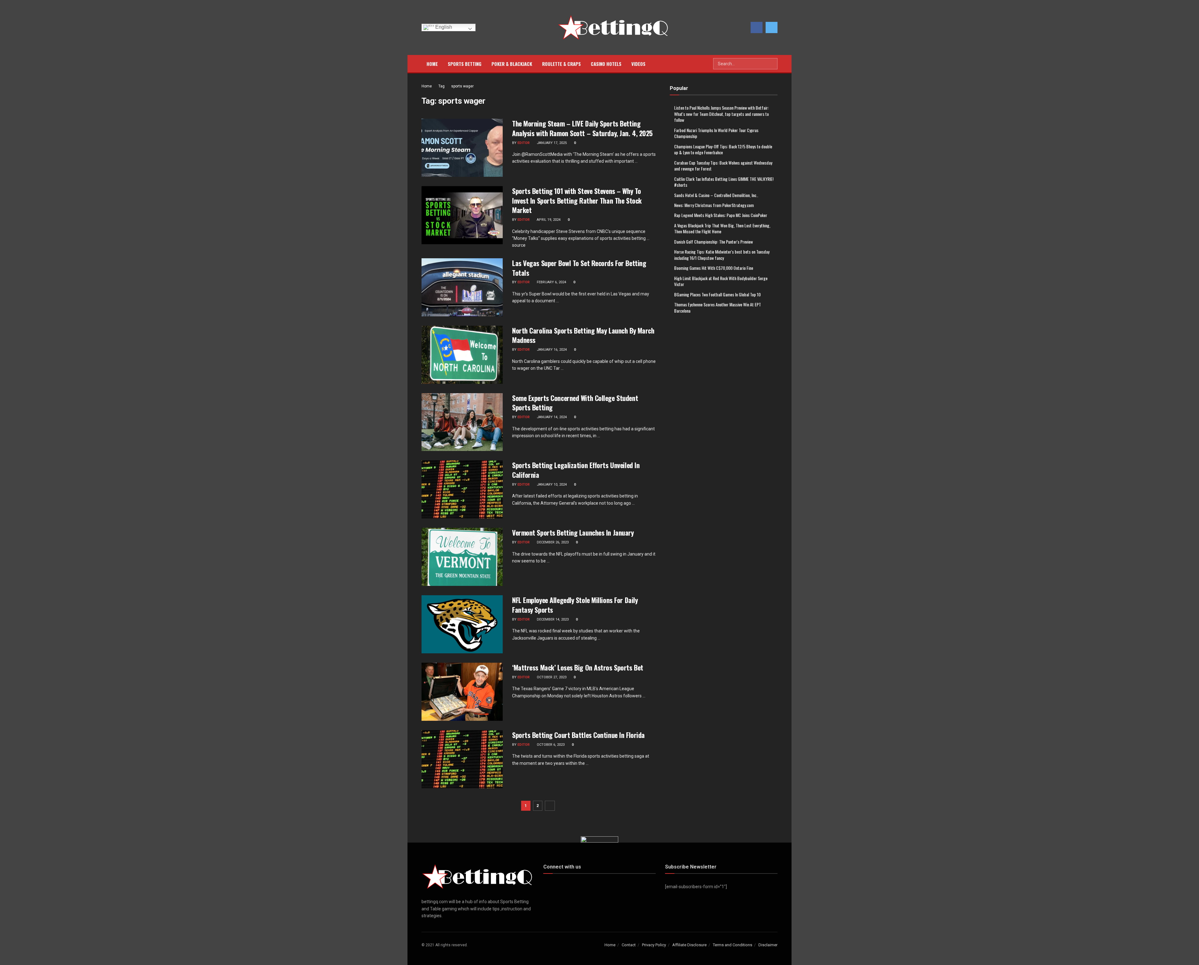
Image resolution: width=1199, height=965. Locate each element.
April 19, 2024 (548, 220)
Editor (523, 143)
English (443, 27)
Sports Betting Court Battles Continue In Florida (578, 735)
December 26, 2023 (552, 542)
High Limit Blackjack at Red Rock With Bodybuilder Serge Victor (720, 281)
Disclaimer (767, 945)
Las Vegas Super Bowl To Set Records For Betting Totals (579, 268)
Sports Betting (464, 63)
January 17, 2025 (551, 143)
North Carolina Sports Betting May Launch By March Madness (583, 335)
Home (432, 63)
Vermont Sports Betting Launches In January (573, 532)
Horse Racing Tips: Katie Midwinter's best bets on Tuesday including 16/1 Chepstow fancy (721, 254)
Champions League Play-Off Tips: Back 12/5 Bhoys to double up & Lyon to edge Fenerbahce (723, 149)
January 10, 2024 (551, 484)
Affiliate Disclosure (689, 945)
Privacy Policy (654, 945)
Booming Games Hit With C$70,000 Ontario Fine (713, 268)
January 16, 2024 (551, 350)
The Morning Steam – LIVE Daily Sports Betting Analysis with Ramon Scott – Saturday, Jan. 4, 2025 (582, 128)
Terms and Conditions (732, 945)
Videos (638, 63)
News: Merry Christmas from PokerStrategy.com (714, 205)
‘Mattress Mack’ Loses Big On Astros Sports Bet (577, 667)
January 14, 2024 (551, 417)
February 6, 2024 (551, 282)
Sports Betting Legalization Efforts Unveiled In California (575, 470)
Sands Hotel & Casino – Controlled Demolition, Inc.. (716, 195)
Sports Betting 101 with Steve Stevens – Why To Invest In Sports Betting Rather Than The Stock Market (577, 200)
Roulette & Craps (561, 63)
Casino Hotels (606, 63)
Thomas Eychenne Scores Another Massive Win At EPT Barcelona (717, 307)
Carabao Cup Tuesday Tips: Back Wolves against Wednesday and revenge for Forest (723, 165)
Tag (441, 86)
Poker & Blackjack (511, 63)
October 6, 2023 (550, 745)
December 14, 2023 (552, 619)
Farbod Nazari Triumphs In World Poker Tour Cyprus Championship (716, 133)
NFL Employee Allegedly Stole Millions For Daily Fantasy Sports (575, 605)
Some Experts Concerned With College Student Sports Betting (575, 403)
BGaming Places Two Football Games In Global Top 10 (717, 294)
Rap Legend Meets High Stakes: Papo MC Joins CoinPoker (720, 215)
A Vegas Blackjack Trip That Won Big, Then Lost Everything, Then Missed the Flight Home (722, 228)
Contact (629, 945)
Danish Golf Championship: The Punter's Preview (713, 241)
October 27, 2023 (551, 677)
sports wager (462, 86)
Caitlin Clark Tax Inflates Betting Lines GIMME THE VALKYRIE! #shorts (723, 182)
